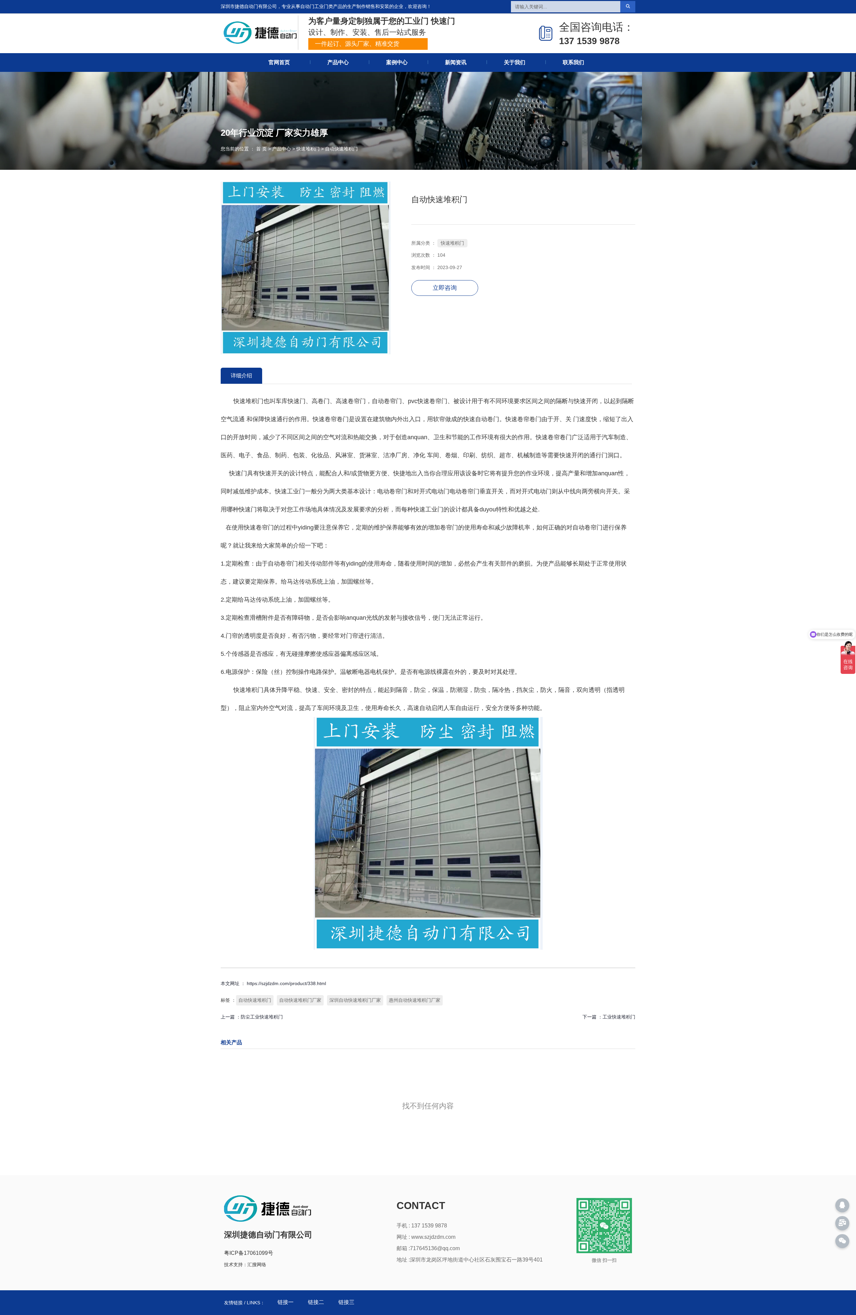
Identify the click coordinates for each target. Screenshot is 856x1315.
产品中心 (338, 62)
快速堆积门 (308, 148)
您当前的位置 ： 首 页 (244, 148)
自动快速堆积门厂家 (300, 1000)
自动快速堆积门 (254, 1000)
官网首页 (279, 62)
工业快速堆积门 (619, 1017)
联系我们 (573, 62)
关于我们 (514, 62)
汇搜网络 (256, 1264)
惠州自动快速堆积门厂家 (414, 1000)
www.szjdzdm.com (433, 1237)
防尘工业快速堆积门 (262, 1017)
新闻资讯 (455, 62)
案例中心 (397, 62)
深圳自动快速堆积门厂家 (355, 1000)
